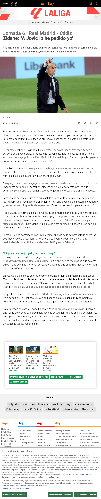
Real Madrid (30, 131)
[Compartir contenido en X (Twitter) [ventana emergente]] (79, 122)
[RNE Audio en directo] (16, 3)
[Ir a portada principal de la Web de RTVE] (9, 423)
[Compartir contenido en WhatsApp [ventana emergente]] (91, 122)
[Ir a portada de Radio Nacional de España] (45, 424)
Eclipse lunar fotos (18, 404)
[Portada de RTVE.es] (50, 4)
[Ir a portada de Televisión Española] (27, 424)
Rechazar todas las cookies (60, 495)
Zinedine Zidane (47, 131)
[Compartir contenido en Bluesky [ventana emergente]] (85, 122)
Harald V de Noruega (61, 404)
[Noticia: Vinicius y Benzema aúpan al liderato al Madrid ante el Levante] (50, 359)
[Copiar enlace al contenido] (97, 122)
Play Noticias (88, 409)
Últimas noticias (70, 409)
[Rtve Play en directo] (12, 3)
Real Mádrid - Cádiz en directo (22, 51)
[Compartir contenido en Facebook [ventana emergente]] (73, 122)
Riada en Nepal (51, 409)
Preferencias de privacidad (14, 495)
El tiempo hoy (13, 409)
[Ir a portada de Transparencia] (78, 424)
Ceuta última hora (39, 404)
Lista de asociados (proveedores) (15, 488)
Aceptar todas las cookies (86, 495)
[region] (50, 473)
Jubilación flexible (32, 409)
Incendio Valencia (83, 404)
